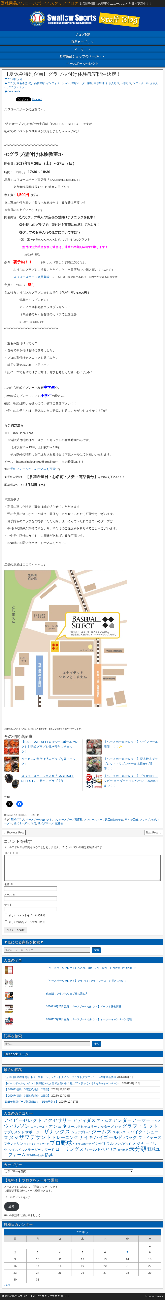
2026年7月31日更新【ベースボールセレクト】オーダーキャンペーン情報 (89, 1019)
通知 (11, 1206)
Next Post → (153, 832)
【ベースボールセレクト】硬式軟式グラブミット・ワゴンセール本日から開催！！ (131, 763)
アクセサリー (57, 1120)
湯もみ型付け (25, 83)
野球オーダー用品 (81, 83)
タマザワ (19, 1137)
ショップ (144, 819)
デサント (40, 1137)
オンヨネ (57, 1126)
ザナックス (57, 1131)
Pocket (37, 99)
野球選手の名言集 (35, 1155)
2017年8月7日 (15, 79)
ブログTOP (82, 35)
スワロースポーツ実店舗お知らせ (103, 819)
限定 (33, 823)
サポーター (34, 1132)
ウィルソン (17, 1126)
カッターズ (106, 1126)
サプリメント (14, 1132)
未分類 (137, 1148)
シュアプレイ (80, 1132)
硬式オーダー (21, 823)
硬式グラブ (17, 819)
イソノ (156, 1120)
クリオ (117, 1127)
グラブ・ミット (17, 87)
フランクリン (13, 1143)
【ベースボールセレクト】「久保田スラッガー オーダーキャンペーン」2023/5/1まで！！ (131, 780)
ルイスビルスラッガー (24, 1149)
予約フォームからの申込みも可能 (33, 469)
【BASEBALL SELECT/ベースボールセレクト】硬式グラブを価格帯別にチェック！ (49, 746)
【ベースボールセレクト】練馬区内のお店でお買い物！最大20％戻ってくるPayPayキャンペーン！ (63, 1083)
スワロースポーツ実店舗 (68, 819)
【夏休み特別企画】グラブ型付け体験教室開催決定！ (62, 74)
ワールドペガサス (101, 1149)
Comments (13, 91)
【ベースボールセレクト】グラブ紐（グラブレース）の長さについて (86, 980)
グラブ (11, 83)
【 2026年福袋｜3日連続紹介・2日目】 (28, 1089)
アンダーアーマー (132, 1120)
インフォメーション (58, 83)
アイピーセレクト (23, 1120)
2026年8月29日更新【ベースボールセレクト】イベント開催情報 (83, 1006)
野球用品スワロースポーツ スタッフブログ (39, 3)
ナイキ (86, 1137)
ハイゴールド (108, 1137)
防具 (49, 1155)
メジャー (141, 1143)
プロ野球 (61, 1143)
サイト (8, 904)
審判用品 (123, 1149)
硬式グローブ (46, 823)
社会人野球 (112, 83)
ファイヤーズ (149, 1138)
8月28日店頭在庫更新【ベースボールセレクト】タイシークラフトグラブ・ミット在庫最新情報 (60, 1077)
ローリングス (69, 1149)
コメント (11, 852)
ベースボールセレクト (82, 63)
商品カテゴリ (80, 42)
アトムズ (104, 1120)
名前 (8, 884)
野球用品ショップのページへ (80, 56)
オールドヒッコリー (82, 1126)
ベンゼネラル (102, 1144)
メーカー (80, 49)
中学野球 (99, 83)
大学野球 (126, 83)
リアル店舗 (131, 819)
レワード (47, 1149)
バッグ (130, 1137)
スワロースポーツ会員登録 (31, 277)
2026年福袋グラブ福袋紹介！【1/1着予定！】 (31, 1101)
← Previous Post (14, 832)
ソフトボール (140, 83)
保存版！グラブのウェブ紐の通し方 (67, 993)
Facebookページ (16, 1054)
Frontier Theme (154, 1296)
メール (9, 894)
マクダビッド (122, 1143)
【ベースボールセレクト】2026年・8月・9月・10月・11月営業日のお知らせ (91, 967)
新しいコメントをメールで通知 (27, 915)
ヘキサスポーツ (82, 1143)
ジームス (101, 1131)
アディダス (84, 1120)
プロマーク (43, 1144)
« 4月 (7, 1285)
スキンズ (119, 1132)
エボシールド (39, 1126)
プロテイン (30, 1144)
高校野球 (39, 83)
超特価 (59, 823)
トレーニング (65, 1137)
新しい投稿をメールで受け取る (27, 922)
